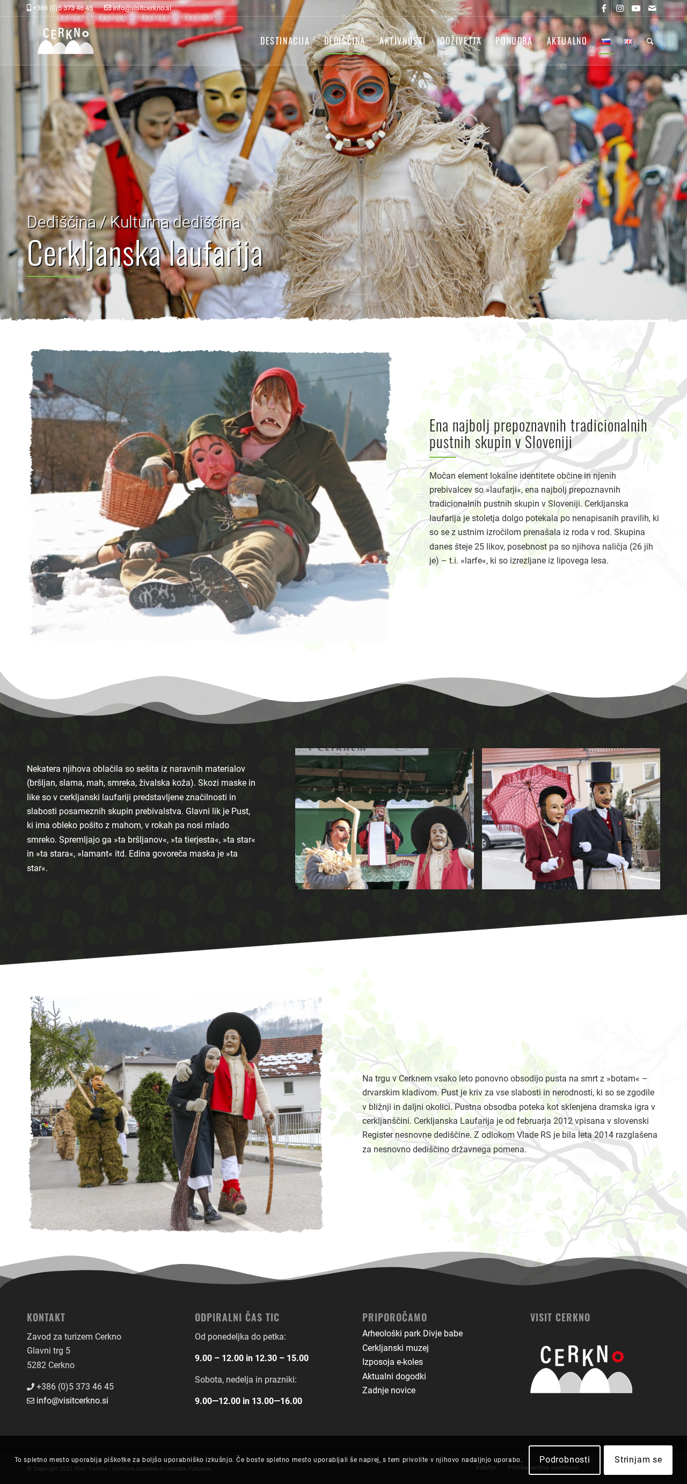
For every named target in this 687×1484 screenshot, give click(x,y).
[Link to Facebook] (603, 8)
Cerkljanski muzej (395, 1348)
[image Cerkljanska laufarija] (388, 822)
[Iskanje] (650, 41)
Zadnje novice (388, 1390)
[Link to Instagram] (619, 8)
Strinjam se (638, 1459)
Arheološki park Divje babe (412, 1333)
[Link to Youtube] (636, 8)
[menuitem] (285, 41)
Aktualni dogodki (394, 1376)
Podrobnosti (564, 1459)
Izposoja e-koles (392, 1362)
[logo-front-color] (74, 41)
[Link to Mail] (652, 8)
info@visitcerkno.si (72, 1400)
